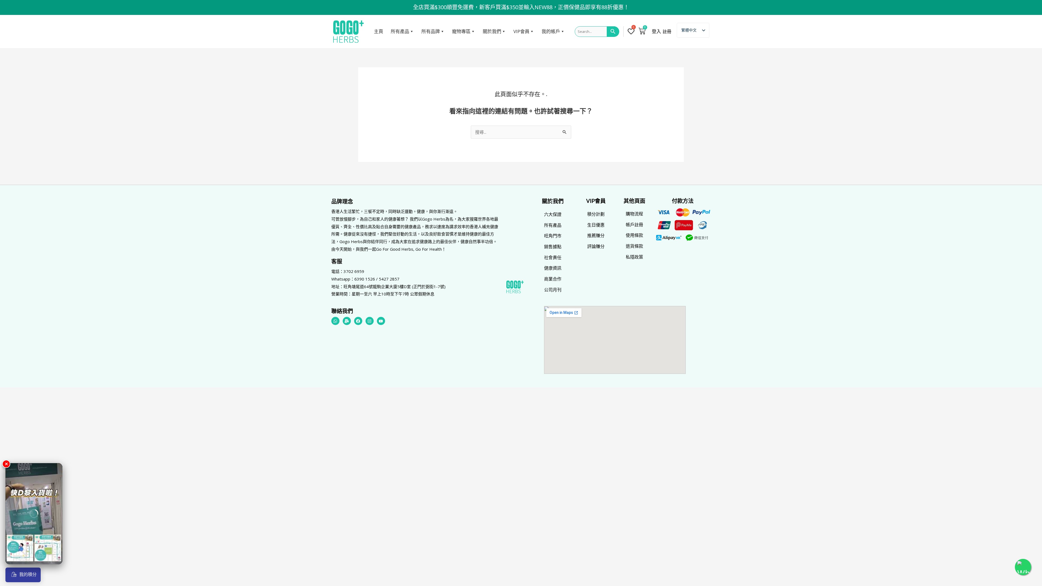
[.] (632, 32)
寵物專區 (461, 31)
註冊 (667, 31)
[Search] (613, 31)
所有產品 (400, 31)
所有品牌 (430, 31)
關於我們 (492, 31)
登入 (656, 31)
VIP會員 (521, 31)
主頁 (378, 31)
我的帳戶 (551, 31)
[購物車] (642, 31)
